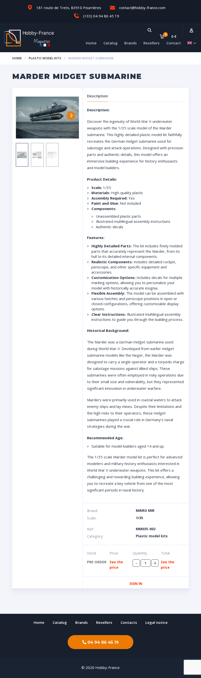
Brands (130, 42)
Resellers (151, 42)
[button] (100, 642)
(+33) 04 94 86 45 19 (101, 15)
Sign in (135, 583)
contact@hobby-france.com (142, 7)
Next (70, 115)
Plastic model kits (45, 58)
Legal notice (156, 622)
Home (91, 42)
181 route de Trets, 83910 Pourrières (68, 7)
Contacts (129, 622)
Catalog (110, 42)
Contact (173, 42)
